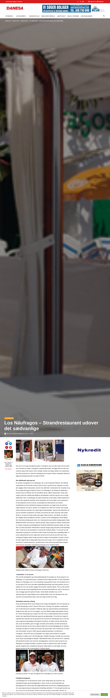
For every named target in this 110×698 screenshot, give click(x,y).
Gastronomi (15, 21)
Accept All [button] (104, 694)
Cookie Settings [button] (95, 694)
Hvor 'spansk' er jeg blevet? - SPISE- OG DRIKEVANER (8, 464)
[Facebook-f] (78, 2)
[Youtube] (83, 2)
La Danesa (8, 21)
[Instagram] (80, 2)
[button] (10, 16)
